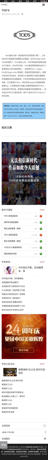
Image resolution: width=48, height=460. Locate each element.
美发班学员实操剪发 (12, 408)
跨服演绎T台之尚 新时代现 (12, 381)
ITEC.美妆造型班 (20, 235)
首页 (5, 1)
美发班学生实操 (8, 412)
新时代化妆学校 (28, 454)
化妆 (13, 1)
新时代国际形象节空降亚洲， (13, 392)
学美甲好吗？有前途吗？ (11, 298)
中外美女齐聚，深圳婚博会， (13, 278)
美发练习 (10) (7, 384)
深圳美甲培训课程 (33, 452)
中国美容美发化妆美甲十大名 (13, 306)
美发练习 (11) (7, 388)
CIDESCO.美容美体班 (20, 247)
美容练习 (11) (7, 400)
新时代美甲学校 (18, 454)
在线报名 (6, 439)
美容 (20, 1)
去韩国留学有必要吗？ (11, 282)
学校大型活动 (8, 364)
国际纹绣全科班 (20, 254)
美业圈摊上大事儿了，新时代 (13, 396)
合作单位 (4, 4)
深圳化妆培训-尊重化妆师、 (13, 302)
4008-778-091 (8, 432)
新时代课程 (7, 210)
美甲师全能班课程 (20, 222)
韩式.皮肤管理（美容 (20, 229)
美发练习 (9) (6, 404)
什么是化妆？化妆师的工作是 (13, 290)
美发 (27, 1)
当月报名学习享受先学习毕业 (13, 286)
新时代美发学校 (9, 454)
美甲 (35, 1)
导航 (3, 445)
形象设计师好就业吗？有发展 (13, 294)
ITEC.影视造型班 (20, 216)
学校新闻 (6, 262)
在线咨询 (6, 426)
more (42, 210)
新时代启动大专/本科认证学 (13, 310)
